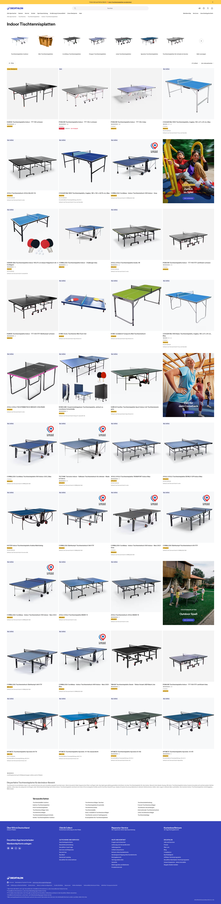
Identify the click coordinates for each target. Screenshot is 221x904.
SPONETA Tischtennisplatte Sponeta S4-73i (22, 752)
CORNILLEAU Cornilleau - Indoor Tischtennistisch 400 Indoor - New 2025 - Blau (84, 685)
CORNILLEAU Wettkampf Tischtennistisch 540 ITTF (76, 545)
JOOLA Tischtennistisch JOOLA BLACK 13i (21, 193)
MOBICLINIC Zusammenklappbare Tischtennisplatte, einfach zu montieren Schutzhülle (81, 408)
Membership (187, 13)
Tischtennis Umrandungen (146, 807)
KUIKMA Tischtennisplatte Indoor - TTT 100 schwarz (25, 122)
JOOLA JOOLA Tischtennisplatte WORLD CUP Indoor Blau (182, 476)
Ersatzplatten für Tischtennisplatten (96, 817)
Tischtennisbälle (90, 810)
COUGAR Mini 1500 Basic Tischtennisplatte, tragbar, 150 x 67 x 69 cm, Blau (187, 335)
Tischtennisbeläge (143, 815)
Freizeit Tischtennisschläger (147, 805)
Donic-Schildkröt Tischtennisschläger (97, 812)
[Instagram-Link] (16, 848)
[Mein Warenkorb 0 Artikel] (212, 8)
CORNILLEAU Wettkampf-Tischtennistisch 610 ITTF (180, 545)
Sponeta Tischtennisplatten (149, 54)
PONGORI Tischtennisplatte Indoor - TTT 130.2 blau (128, 122)
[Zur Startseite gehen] (15, 8)
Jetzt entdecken (188, 198)
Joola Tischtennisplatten (123, 54)
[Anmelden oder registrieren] (208, 8)
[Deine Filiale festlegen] (200, 8)
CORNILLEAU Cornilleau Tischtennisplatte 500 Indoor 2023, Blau (29, 476)
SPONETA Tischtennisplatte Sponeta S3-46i (126, 752)
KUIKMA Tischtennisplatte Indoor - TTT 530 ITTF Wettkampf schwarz (31, 334)
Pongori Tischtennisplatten (97, 54)
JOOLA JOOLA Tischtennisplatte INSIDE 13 (73, 615)
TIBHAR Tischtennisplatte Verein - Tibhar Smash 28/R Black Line (133, 684)
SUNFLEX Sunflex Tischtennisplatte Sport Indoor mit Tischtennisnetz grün (135, 408)
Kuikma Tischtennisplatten (41, 805)
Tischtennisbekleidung (145, 802)
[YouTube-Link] (12, 848)
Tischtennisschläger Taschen (94, 802)
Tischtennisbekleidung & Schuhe (43, 815)
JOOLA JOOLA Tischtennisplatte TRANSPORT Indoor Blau (130, 476)
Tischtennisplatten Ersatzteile (94, 805)
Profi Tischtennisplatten (40, 807)
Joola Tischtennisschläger (146, 812)
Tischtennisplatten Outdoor (19, 54)
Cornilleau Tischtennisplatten (71, 54)
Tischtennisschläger (39, 812)
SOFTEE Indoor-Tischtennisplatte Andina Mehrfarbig (25, 545)
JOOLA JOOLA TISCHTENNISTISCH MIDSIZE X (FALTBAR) (26, 407)
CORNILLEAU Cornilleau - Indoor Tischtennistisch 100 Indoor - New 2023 (31, 615)
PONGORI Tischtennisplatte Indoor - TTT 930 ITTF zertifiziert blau (185, 684)
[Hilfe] (204, 8)
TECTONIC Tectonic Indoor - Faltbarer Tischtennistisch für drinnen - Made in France (84, 477)
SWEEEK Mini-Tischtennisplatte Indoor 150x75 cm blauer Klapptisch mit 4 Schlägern (32, 264)
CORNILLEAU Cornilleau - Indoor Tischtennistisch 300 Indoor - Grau (134, 193)
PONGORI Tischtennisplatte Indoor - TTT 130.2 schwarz (78, 122)
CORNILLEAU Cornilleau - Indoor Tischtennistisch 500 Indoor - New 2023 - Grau (136, 546)
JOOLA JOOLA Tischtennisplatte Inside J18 (125, 263)
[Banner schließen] (212, 2)
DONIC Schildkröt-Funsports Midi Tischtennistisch (128, 334)
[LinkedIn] (19, 848)
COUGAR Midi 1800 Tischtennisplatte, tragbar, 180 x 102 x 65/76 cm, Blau (84, 193)
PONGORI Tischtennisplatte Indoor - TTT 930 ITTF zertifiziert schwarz (187, 263)
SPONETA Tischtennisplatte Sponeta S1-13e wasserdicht (78, 752)
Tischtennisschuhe (91, 807)
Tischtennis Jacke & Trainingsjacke (96, 815)
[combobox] (207, 63)
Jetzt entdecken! (188, 620)
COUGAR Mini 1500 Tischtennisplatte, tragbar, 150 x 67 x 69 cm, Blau (186, 122)
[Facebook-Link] (8, 848)
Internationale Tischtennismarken (148, 810)
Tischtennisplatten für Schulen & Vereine (175, 54)
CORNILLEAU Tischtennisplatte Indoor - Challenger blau (78, 263)
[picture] (32, 93)
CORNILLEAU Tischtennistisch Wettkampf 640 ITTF (24, 684)
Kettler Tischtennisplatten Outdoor (44, 817)
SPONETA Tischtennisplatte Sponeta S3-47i (178, 752)
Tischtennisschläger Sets (41, 810)
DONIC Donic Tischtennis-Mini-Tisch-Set (72, 334)
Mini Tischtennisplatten (45, 54)
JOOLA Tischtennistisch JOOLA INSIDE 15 (125, 615)
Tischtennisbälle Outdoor (41, 802)
